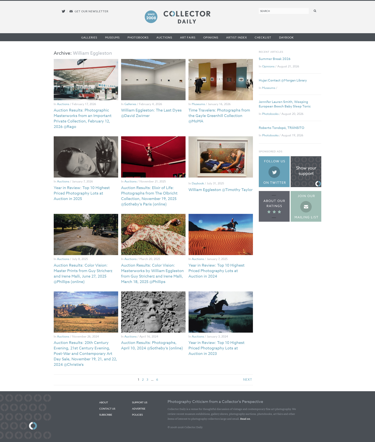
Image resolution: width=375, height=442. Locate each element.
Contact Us (107, 408)
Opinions (210, 37)
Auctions (164, 37)
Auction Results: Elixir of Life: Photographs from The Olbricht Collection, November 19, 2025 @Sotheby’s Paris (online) (149, 196)
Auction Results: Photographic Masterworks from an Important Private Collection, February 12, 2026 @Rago (83, 118)
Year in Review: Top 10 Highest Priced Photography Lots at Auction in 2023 (216, 348)
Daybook (286, 37)
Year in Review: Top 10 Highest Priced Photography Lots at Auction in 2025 (82, 193)
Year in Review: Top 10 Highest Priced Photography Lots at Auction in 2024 (216, 271)
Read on (245, 418)
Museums (112, 37)
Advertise (138, 408)
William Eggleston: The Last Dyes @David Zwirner (151, 113)
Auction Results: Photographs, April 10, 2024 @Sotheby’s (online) (152, 345)
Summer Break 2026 (274, 58)
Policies (137, 414)
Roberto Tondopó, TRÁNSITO (281, 127)
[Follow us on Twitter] (63, 11)
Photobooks (138, 37)
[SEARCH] (315, 11)
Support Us (139, 402)
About (103, 402)
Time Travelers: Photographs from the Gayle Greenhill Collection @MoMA (219, 115)
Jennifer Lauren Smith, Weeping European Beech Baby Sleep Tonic (285, 104)
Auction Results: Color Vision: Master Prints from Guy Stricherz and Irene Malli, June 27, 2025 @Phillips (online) (83, 274)
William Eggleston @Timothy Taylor (220, 190)
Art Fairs (188, 37)
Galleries (89, 37)
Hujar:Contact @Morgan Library (283, 80)
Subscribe (105, 414)
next (247, 379)
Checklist (263, 37)
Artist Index (236, 37)
